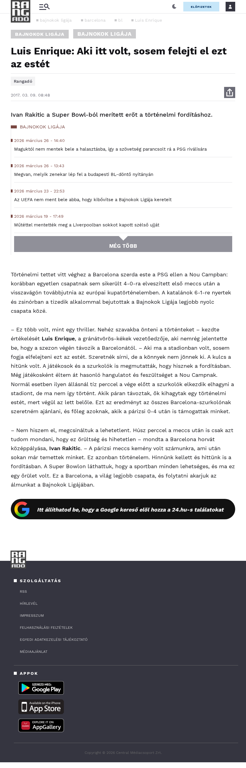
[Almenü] (44, 7)
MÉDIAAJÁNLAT (33, 652)
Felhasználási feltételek (46, 627)
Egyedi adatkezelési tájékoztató (54, 639)
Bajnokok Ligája (39, 34)
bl (120, 20)
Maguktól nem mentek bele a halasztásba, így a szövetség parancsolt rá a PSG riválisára (110, 149)
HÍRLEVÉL (29, 603)
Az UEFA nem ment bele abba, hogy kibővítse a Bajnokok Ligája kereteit (93, 199)
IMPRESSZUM (32, 615)
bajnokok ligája (56, 20)
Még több (123, 246)
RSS (23, 591)
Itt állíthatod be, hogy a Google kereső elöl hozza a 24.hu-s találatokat (130, 509)
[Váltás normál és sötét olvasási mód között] (174, 6)
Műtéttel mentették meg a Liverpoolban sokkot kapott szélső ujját (86, 225)
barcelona (95, 20)
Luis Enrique (148, 20)
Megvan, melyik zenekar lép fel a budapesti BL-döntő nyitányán (83, 174)
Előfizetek (201, 6)
